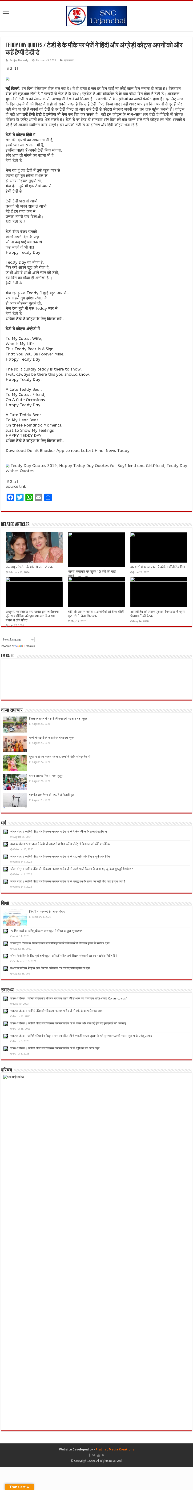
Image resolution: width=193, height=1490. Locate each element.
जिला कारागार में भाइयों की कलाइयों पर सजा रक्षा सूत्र (58, 718)
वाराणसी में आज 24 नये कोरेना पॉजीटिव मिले (157, 567)
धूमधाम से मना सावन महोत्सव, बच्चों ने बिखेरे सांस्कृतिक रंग (60, 756)
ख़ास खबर (69, 60)
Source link (16, 486)
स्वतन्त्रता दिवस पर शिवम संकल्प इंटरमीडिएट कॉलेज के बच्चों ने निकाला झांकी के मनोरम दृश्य (59, 943)
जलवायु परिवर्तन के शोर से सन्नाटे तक (29, 567)
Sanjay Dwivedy (19, 60)
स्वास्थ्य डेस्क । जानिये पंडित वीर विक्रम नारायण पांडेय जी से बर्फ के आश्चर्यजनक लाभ (56, 1011)
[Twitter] (94, 1455)
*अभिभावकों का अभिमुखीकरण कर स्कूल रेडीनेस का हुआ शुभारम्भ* (46, 931)
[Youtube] (99, 1455)
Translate (29, 645)
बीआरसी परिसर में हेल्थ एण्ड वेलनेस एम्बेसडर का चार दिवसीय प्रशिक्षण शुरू (50, 968)
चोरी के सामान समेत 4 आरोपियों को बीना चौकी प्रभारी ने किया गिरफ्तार (96, 614)
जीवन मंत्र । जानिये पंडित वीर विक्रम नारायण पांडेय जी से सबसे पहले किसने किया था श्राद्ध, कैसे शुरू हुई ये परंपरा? (71, 869)
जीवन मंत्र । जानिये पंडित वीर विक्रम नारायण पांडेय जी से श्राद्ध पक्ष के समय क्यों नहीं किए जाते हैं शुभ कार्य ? (67, 881)
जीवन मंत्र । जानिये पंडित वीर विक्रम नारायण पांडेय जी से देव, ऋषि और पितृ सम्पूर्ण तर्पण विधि (60, 856)
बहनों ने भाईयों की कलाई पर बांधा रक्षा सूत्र (51, 737)
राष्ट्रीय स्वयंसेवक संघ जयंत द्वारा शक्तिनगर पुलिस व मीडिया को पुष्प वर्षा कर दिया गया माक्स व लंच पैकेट (33, 616)
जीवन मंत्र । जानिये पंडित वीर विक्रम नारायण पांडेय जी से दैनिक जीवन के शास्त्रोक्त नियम (58, 831)
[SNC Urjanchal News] (96, 15)
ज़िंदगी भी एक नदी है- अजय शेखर (47, 911)
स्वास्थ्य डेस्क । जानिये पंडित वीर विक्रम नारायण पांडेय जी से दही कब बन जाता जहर (55, 1048)
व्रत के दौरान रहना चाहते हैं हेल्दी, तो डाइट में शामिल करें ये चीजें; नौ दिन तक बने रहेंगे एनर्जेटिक (60, 844)
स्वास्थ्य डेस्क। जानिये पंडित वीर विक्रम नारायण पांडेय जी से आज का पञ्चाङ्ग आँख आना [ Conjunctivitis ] (68, 998)
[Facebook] (89, 1455)
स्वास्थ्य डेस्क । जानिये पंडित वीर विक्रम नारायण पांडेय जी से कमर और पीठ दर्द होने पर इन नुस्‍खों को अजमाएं (68, 1023)
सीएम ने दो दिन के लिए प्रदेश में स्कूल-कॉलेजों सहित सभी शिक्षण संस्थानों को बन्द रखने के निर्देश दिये (63, 956)
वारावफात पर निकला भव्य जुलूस (46, 775)
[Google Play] (103, 1455)
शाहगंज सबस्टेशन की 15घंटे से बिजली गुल (51, 795)
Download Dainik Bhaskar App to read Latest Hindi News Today (67, 450)
